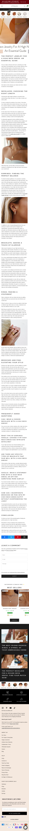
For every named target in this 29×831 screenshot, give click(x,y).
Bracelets (4, 788)
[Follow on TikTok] (14, 708)
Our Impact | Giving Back (7, 737)
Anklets (3, 791)
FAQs (3, 758)
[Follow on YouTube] (11, 708)
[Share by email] (24, 537)
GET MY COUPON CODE (14, 813)
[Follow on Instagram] (3, 708)
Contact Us (4, 760)
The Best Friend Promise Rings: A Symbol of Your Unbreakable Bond (14, 648)
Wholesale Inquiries (6, 746)
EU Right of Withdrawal (7, 777)
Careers (3, 749)
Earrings (3, 793)
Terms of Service (9, 550)
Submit (14, 576)
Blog (3, 751)
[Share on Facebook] (4, 537)
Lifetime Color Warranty (7, 742)
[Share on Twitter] (11, 537)
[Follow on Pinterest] (7, 708)
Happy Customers (6, 739)
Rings (3, 786)
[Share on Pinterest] (18, 537)
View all (14, 620)
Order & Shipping (5, 765)
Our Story (4, 735)
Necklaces (4, 784)
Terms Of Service (5, 770)
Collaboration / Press (6, 744)
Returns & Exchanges (6, 767)
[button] (25, 9)
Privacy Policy (5, 772)
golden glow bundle (15, 134)
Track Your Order (5, 763)
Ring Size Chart (5, 774)
